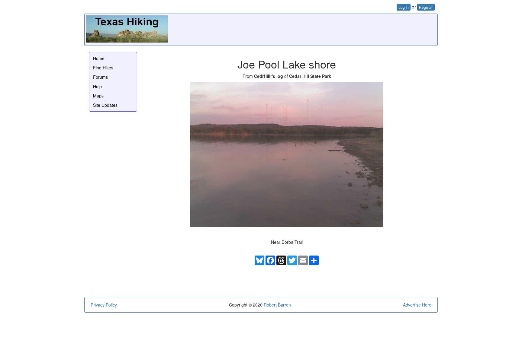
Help (97, 86)
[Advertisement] (326, 29)
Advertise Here (417, 305)
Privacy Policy (104, 305)
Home (99, 58)
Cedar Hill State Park (310, 76)
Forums (100, 77)
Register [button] (426, 7)
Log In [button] (403, 7)
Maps (98, 96)
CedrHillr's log (268, 76)
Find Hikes (103, 68)
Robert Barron (277, 305)
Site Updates (105, 105)
